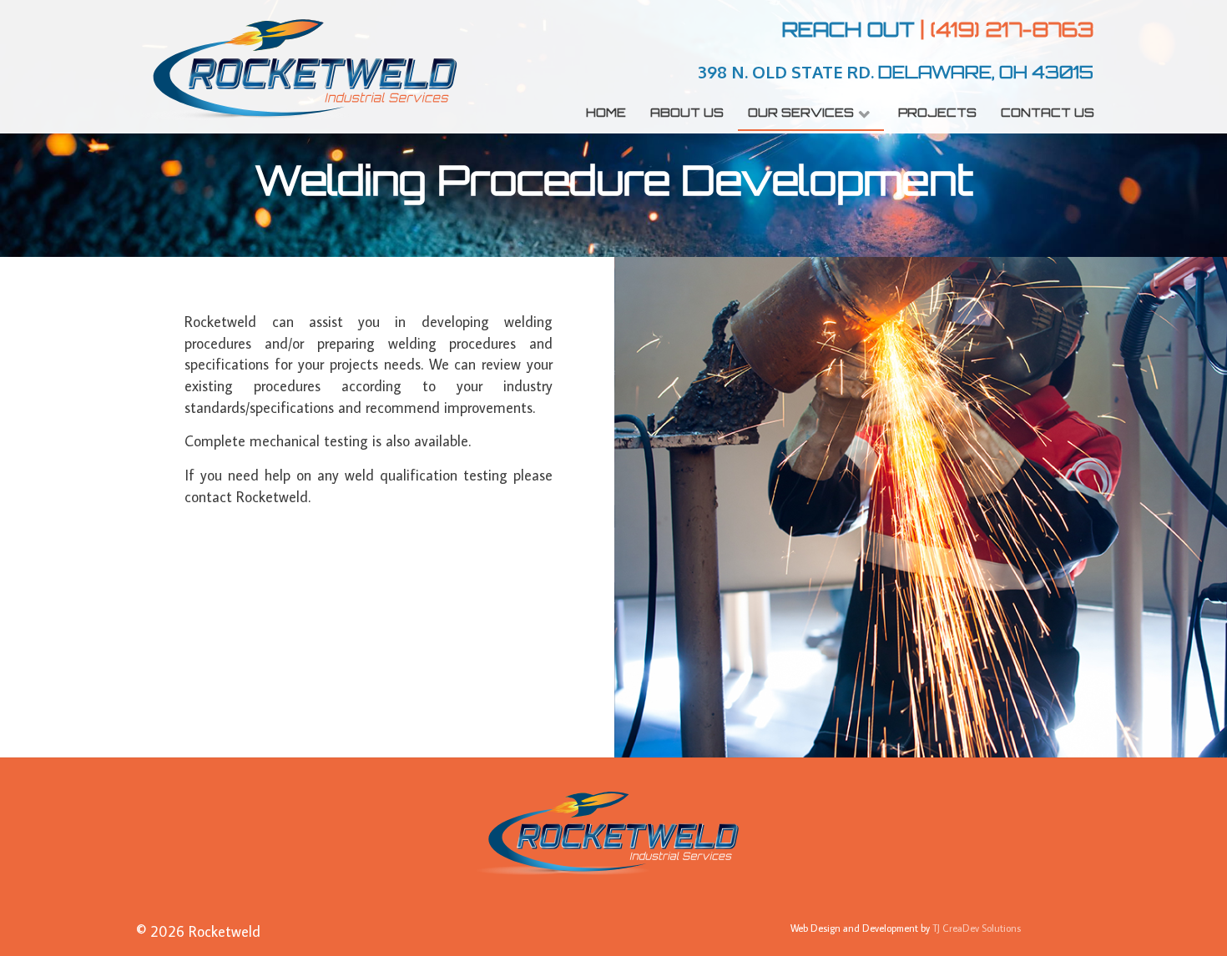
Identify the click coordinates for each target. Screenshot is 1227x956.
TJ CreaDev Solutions (976, 928)
